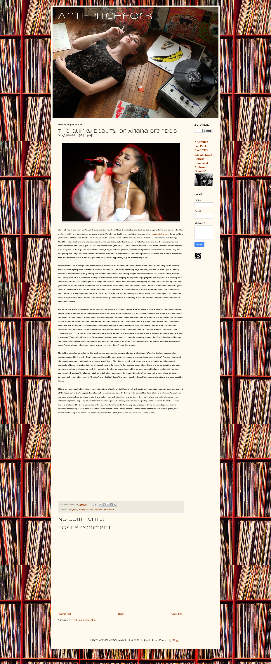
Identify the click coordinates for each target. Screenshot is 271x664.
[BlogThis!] (104, 505)
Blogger (176, 640)
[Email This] (101, 505)
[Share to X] (108, 505)
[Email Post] (94, 504)
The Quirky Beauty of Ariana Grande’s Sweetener (90, 509)
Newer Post (65, 613)
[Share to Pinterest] (115, 505)
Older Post (177, 613)
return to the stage (161, 234)
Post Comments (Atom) (84, 620)
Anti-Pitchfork (105, 16)
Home (121, 613)
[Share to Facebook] (111, 505)
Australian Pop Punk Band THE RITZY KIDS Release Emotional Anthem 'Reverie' (203, 157)
